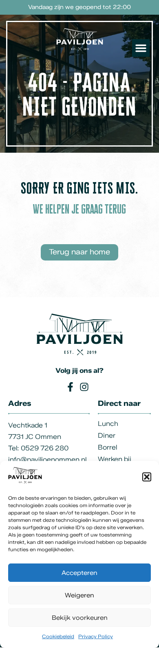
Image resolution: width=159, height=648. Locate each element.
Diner (106, 435)
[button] (147, 477)
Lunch (108, 424)
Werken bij (114, 459)
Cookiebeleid (58, 636)
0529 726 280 (44, 448)
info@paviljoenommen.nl (47, 459)
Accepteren (79, 573)
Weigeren (79, 595)
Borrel (107, 447)
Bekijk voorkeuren (80, 617)
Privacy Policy (95, 636)
